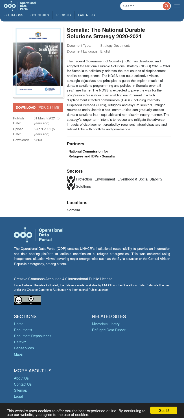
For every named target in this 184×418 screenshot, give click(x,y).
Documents (23, 329)
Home (19, 323)
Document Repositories (32, 335)
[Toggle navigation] (177, 6)
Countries (40, 15)
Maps (18, 354)
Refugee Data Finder (108, 329)
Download (38, 107)
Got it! (164, 410)
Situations (13, 15)
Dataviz (20, 341)
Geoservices (24, 347)
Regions (63, 15)
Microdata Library (106, 323)
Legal (18, 396)
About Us (21, 378)
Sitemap (20, 390)
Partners (86, 15)
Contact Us (23, 384)
